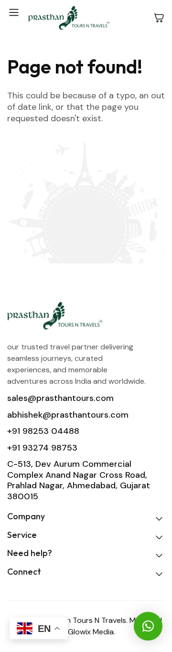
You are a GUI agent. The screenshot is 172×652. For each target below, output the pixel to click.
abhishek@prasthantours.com (68, 415)
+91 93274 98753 (42, 447)
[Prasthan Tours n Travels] (69, 18)
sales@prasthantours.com (60, 398)
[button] (148, 626)
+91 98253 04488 (43, 431)
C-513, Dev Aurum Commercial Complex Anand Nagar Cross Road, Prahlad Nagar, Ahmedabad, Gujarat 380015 (78, 480)
